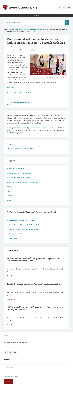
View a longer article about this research (19, 92)
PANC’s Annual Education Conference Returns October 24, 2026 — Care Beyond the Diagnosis (35, 308)
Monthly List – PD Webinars (15, 169)
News (8, 191)
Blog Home (10, 144)
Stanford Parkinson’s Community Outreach (20, 148)
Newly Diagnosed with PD (15, 234)
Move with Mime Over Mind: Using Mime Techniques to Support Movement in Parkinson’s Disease (34, 259)
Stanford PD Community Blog (23, 7)
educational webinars (40, 128)
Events (9, 187)
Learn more (10, 87)
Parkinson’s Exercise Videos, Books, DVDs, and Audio (23, 225)
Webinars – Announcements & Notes (18, 178)
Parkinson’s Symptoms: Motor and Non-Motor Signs (23, 229)
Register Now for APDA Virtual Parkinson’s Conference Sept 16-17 (35, 284)
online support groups (25, 128)
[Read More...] (11, 276)
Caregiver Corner (12, 238)
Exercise (9, 200)
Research (9, 196)
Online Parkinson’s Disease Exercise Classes (20, 220)
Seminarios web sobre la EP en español (19, 173)
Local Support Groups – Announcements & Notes (22, 182)
